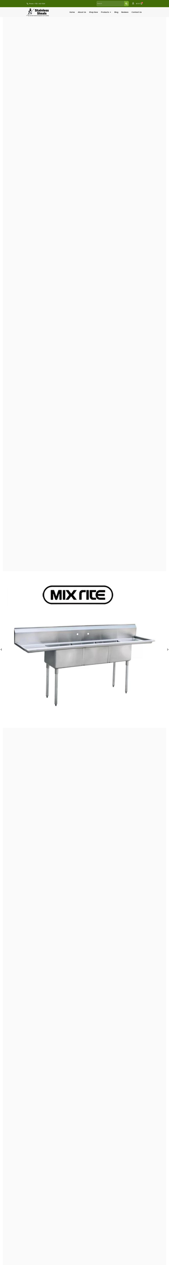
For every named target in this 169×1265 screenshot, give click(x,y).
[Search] (126, 3)
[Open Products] (110, 12)
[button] (1, 649)
